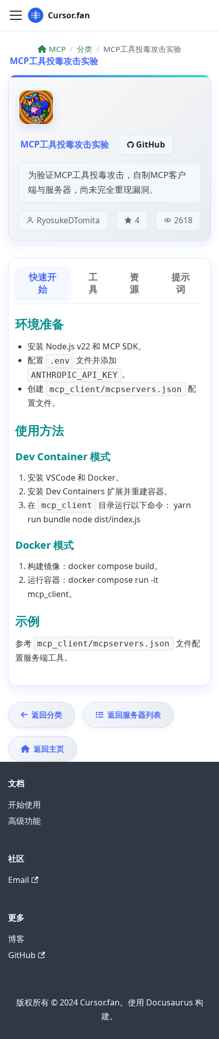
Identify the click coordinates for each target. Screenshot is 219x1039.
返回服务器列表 (134, 714)
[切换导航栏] (15, 15)
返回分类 (47, 714)
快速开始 (43, 283)
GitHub (150, 144)
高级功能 (24, 820)
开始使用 (24, 804)
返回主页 (49, 749)
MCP (57, 49)
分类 (84, 49)
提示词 (181, 283)
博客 (16, 938)
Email (18, 879)
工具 (93, 283)
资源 (134, 283)
